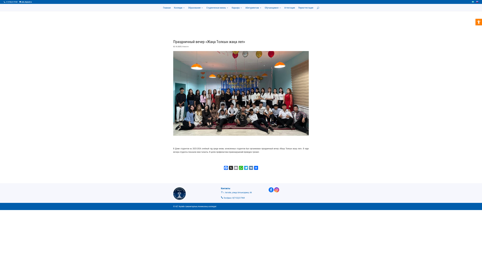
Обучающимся (272, 8)
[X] (230, 168)
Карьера (236, 8)
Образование (194, 8)
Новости (185, 47)
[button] (478, 22)
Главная (167, 8)
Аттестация (289, 8)
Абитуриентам (252, 8)
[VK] (251, 168)
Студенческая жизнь (216, 8)
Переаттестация (305, 8)
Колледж (178, 8)
